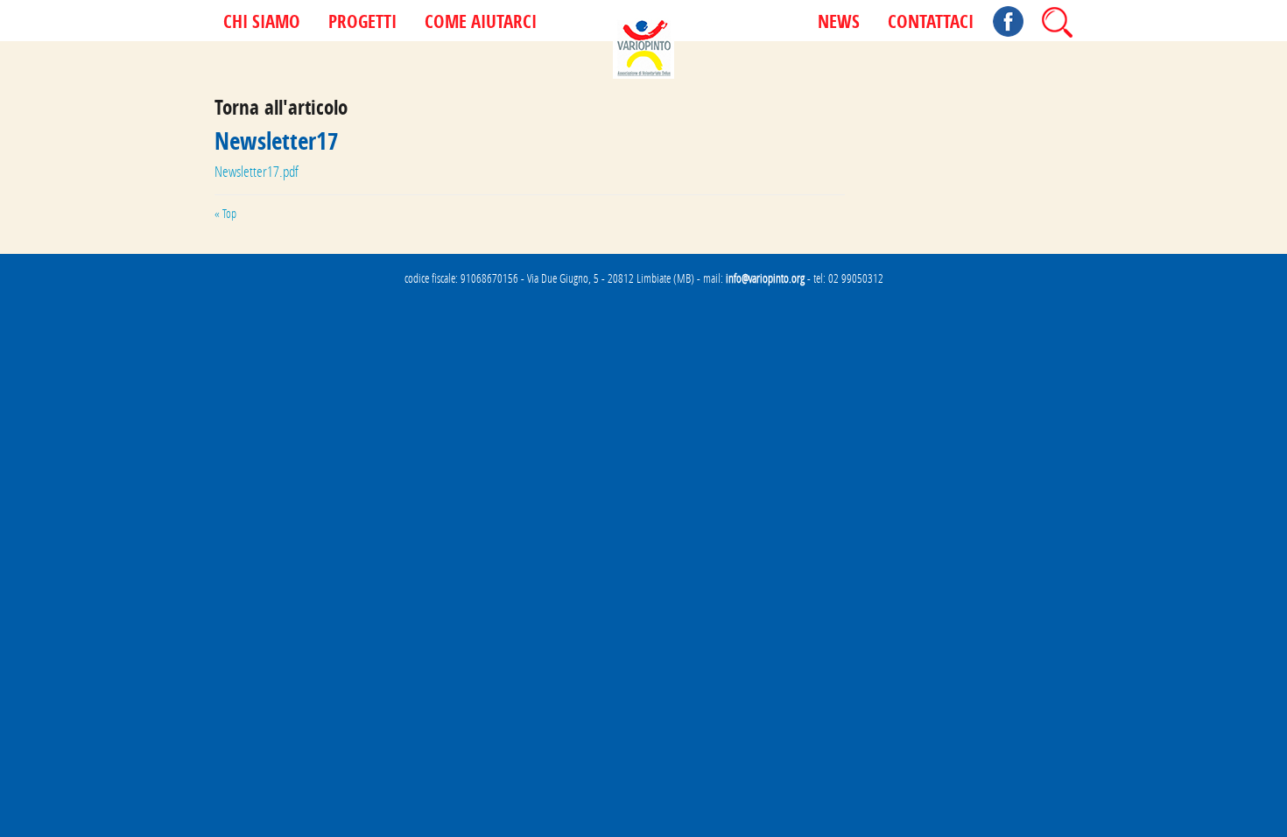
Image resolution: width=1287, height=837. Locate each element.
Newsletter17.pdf (256, 171)
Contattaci (931, 22)
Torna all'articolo (281, 107)
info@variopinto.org (765, 278)
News (839, 22)
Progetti (362, 22)
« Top (225, 214)
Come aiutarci (481, 22)
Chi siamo (261, 22)
